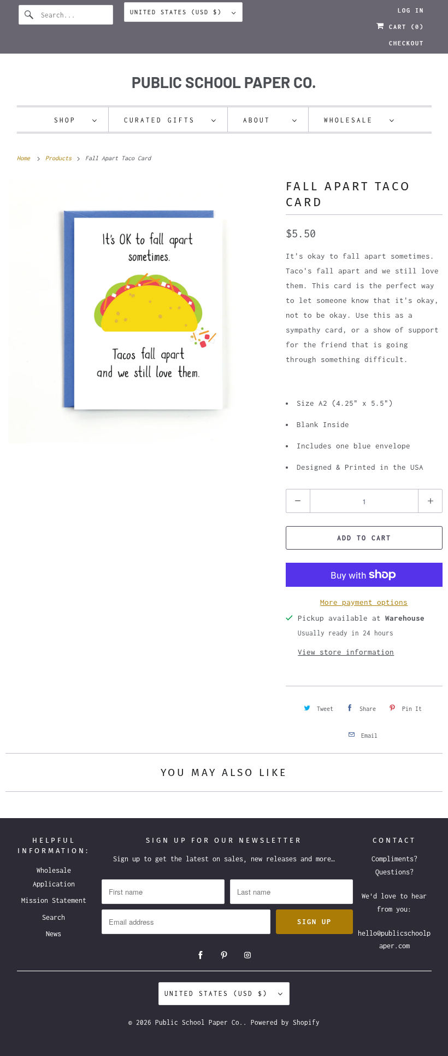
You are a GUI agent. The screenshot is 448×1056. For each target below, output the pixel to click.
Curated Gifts (165, 120)
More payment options (364, 602)
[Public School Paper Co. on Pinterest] (224, 955)
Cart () (404, 27)
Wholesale (354, 120)
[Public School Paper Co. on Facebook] (200, 955)
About (265, 120)
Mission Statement (53, 900)
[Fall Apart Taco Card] (140, 311)
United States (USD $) (178, 12)
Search (53, 917)
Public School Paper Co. (199, 1022)
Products (60, 158)
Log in (411, 10)
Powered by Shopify (285, 1022)
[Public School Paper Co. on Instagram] (247, 955)
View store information (346, 651)
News (53, 934)
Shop (70, 120)
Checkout (406, 43)
